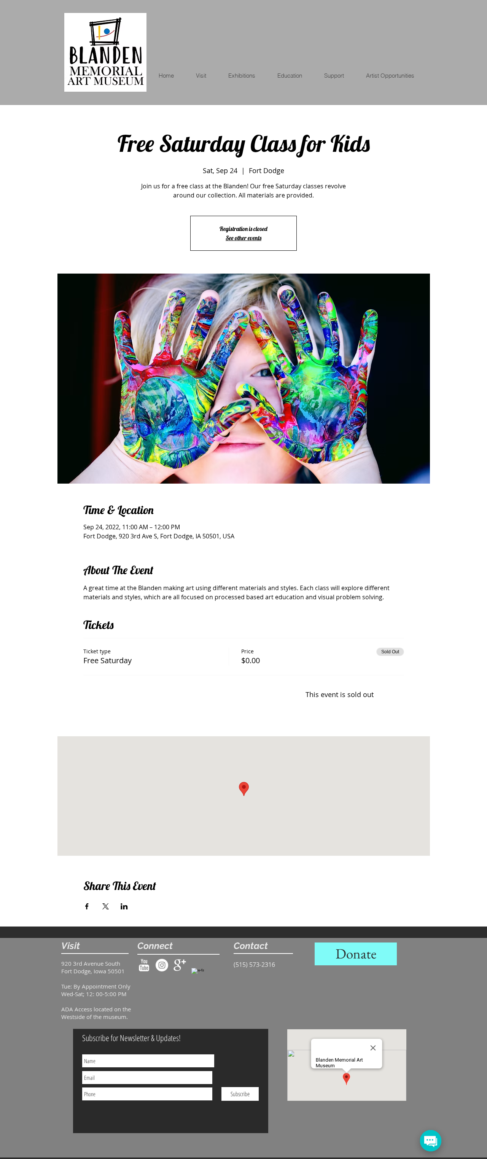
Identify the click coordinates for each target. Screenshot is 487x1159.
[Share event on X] (105, 906)
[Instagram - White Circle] (162, 965)
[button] (294, 75)
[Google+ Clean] (179, 965)
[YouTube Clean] (144, 965)
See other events (243, 238)
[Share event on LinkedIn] (124, 906)
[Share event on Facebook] (87, 906)
